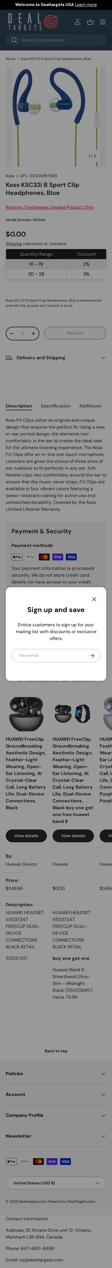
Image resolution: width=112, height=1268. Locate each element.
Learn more (86, 4)
